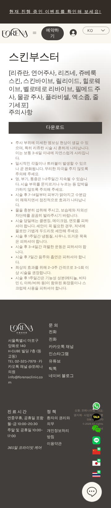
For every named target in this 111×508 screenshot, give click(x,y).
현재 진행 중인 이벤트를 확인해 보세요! (55, 11)
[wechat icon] (96, 428)
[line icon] (96, 440)
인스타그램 (59, 353)
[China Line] (96, 451)
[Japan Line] (96, 463)
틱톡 (53, 368)
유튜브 (55, 361)
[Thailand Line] (96, 474)
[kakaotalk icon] (96, 417)
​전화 (53, 331)
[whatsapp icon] (96, 406)
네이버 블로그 (61, 375)
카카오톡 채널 (61, 346)
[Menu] (35, 32)
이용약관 (54, 443)
